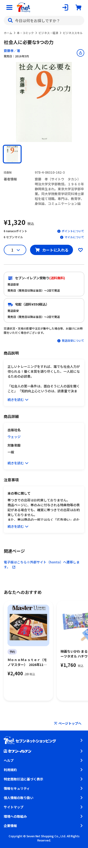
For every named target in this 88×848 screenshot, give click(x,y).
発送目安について (73, 340)
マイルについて (74, 237)
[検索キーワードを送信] (10, 20)
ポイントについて (73, 231)
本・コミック (25, 33)
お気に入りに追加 (80, 250)
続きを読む (16, 399)
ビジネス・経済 (48, 33)
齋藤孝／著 (12, 50)
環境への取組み (15, 816)
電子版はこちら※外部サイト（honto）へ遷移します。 (42, 564)
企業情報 (10, 825)
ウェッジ (14, 436)
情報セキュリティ (17, 788)
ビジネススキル (73, 33)
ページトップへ (69, 723)
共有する (80, 53)
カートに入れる (55, 250)
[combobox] (44, 20)
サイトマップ (13, 807)
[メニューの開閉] (9, 7)
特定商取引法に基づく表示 (23, 779)
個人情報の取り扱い (18, 797)
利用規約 (10, 769)
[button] (12, 154)
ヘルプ (9, 760)
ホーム (8, 33)
